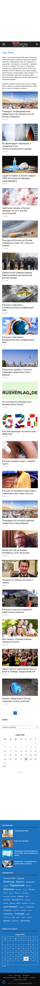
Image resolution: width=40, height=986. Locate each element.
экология (15, 921)
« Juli (4, 766)
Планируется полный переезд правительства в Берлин (18, 521)
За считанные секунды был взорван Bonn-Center (17, 403)
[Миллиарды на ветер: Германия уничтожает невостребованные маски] (7, 853)
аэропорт (6, 900)
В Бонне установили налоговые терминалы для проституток (19, 492)
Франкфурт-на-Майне (9, 896)
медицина (22, 907)
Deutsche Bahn (9, 878)
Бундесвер (30, 882)
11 (10, 751)
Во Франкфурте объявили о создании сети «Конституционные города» (17, 146)
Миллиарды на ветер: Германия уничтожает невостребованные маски (26, 853)
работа (28, 914)
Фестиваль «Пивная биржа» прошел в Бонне (17, 640)
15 (31, 751)
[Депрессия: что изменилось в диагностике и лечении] (7, 864)
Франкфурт (25, 893)
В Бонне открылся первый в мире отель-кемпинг (17, 610)
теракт (18, 917)
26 (16, 759)
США (5, 893)
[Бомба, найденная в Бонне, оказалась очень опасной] (20, 687)
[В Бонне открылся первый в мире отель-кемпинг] (20, 598)
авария (20, 896)
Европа (28, 886)
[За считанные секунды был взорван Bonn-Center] (20, 390)
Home (4, 49)
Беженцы (9, 882)
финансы (29, 917)
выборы (5, 903)
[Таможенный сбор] (7, 833)
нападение (7, 910)
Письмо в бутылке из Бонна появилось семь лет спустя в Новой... (18, 243)
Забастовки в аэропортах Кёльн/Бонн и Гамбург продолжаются (19, 670)
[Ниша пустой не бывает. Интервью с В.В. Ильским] (20, 539)
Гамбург (5, 886)
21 (26, 755)
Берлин (20, 882)
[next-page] (24, 713)
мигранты (30, 907)
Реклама (32, 977)
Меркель (8, 889)
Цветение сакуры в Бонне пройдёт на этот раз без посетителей (15, 211)
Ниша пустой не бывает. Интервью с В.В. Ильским (15, 551)
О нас (10, 975)
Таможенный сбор (21, 831)
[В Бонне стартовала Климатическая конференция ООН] (20, 326)
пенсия (30, 910)
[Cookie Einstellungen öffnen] (4, 983)
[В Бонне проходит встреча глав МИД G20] (20, 420)
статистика (6, 917)
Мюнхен (19, 889)
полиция (19, 913)
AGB (19, 977)
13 (21, 751)
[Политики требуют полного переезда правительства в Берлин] (20, 358)
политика (8, 914)
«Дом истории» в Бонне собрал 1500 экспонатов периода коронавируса (18, 178)
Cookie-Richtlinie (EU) (20, 980)
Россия (31, 889)
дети (18, 903)
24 (5, 759)
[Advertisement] (20, 20)
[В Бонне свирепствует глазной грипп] (20, 449)
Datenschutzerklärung (9, 977)
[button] (3, 44)
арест (27, 896)
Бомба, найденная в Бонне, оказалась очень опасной (16, 699)
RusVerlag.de (14, 983)
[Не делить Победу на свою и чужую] (20, 568)
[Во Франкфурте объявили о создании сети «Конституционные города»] (20, 132)
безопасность (17, 900)
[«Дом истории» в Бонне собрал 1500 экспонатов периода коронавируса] (20, 164)
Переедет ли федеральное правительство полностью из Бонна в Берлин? (18, 114)
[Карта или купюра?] (7, 843)
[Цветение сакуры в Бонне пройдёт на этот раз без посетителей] (20, 196)
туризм (23, 917)
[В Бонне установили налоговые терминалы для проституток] (20, 479)
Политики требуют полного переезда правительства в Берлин (17, 372)
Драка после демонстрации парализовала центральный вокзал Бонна (17, 275)
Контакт (25, 977)
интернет (32, 903)
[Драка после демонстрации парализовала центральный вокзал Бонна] (20, 261)
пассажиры (23, 910)
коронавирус (10, 906)
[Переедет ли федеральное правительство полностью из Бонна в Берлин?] (20, 100)
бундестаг (28, 900)
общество (16, 910)
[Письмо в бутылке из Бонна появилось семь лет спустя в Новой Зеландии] (20, 229)
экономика (25, 920)
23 (35, 755)
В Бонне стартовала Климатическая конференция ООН (18, 340)
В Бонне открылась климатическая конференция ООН (18, 307)
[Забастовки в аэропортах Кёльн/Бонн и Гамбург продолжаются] (20, 657)
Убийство (17, 893)
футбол (6, 921)
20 (21, 755)
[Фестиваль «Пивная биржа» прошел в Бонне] (20, 628)
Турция (11, 893)
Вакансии (18, 975)
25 (10, 759)
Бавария (20, 878)
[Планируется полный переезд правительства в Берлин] (20, 509)
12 (16, 751)
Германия (17, 885)
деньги (12, 903)
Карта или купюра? (21, 841)
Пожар (25, 889)
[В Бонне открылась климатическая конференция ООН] (20, 293)
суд (13, 917)
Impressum (26, 975)
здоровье (25, 903)
